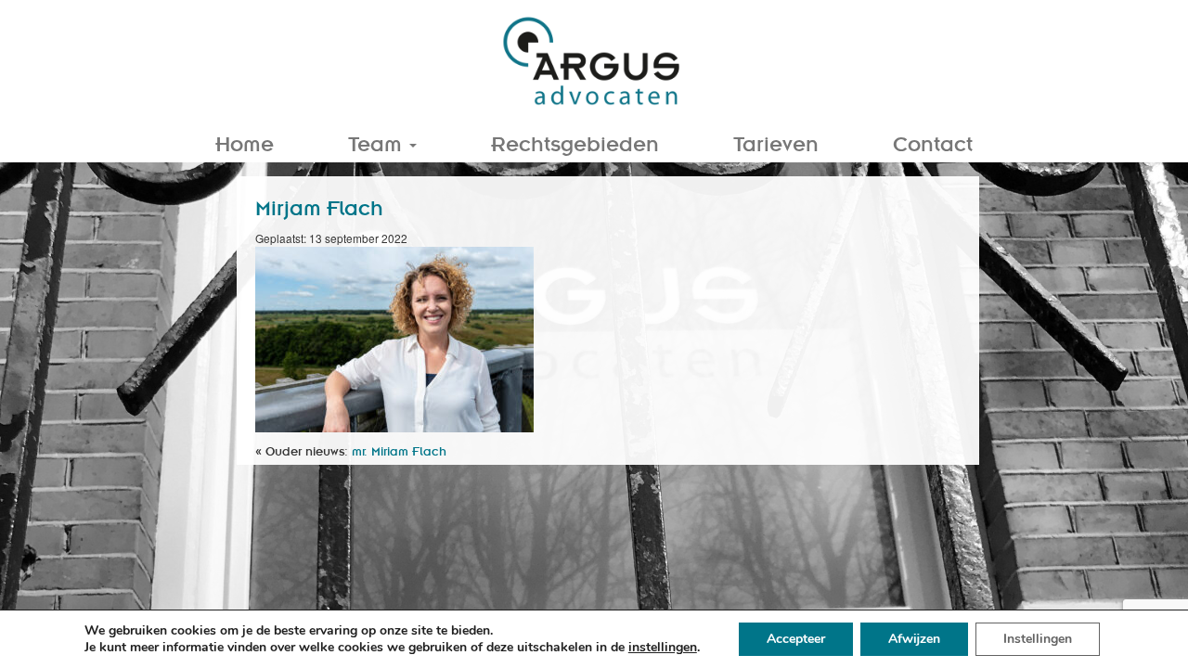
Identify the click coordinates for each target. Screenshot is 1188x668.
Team (377, 142)
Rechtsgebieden (575, 142)
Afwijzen (914, 639)
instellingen (662, 647)
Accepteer (796, 639)
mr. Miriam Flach (399, 450)
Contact (933, 142)
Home (244, 142)
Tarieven (776, 142)
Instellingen (1037, 639)
